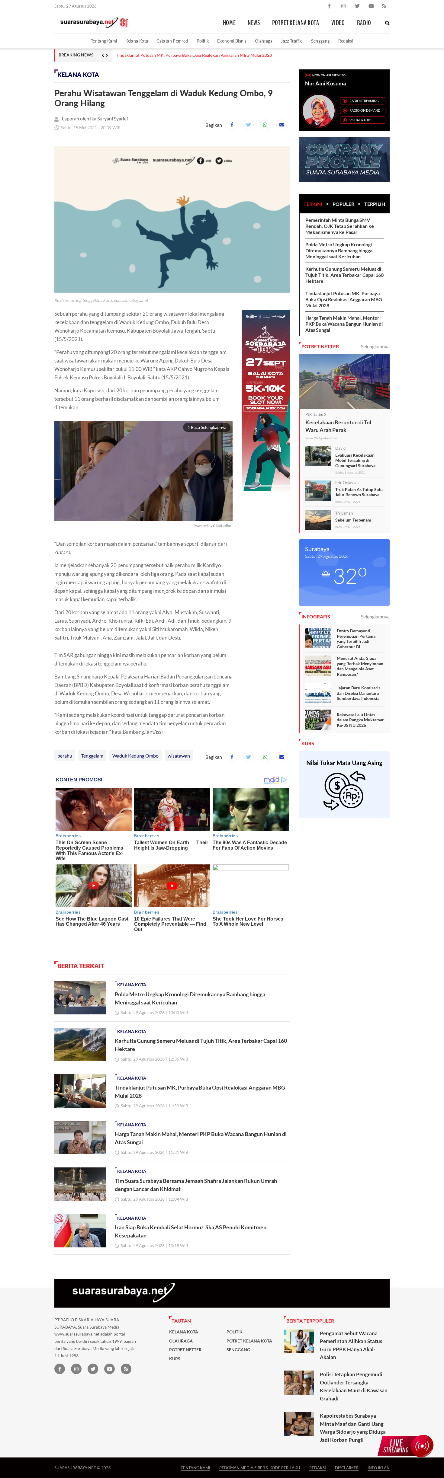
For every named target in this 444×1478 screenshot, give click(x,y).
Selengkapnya (375, 346)
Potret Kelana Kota (295, 23)
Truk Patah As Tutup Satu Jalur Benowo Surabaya (359, 492)
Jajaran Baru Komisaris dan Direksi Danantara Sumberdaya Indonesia (358, 693)
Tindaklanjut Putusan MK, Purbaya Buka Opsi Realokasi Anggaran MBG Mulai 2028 (194, 55)
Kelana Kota (136, 40)
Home (229, 23)
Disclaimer (347, 1467)
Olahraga (263, 40)
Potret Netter (185, 1349)
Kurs (174, 1358)
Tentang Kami (104, 40)
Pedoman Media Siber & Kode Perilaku (259, 1467)
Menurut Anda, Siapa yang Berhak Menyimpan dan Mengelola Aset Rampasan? (360, 666)
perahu (64, 755)
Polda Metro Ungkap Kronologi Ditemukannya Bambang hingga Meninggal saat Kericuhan (338, 250)
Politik (203, 40)
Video (338, 23)
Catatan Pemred (172, 40)
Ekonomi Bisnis (231, 40)
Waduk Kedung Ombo (135, 755)
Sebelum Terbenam (353, 519)
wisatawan (179, 755)
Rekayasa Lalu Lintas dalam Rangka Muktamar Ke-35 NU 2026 (360, 720)
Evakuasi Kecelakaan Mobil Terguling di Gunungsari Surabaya (355, 460)
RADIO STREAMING (364, 101)
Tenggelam (92, 755)
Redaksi (345, 40)
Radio (364, 23)
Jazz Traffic (291, 40)
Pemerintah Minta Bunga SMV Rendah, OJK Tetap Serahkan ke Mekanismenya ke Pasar (339, 226)
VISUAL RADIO (360, 120)
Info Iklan (379, 1467)
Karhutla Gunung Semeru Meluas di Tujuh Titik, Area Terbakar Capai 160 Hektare (344, 275)
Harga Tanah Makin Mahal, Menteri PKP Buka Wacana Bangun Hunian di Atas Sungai (344, 324)
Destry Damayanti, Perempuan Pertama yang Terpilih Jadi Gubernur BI (356, 638)
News (254, 23)
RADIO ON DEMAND (364, 110)
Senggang (320, 40)
